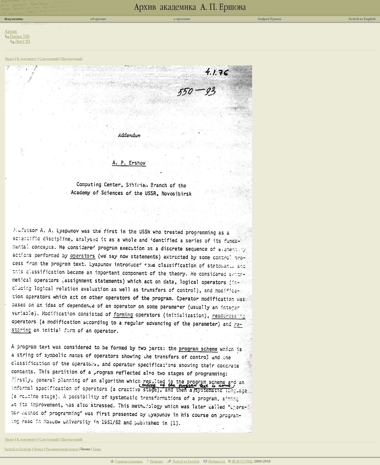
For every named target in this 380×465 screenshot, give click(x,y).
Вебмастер (216, 461)
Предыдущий (71, 59)
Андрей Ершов (269, 19)
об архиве (98, 19)
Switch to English (362, 19)
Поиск (38, 449)
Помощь (156, 461)
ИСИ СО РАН (242, 461)
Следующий (49, 59)
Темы (97, 449)
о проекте (182, 19)
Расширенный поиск (62, 449)
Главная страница (129, 461)
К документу (27, 59)
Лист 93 (22, 41)
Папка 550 (19, 36)
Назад (9, 59)
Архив (10, 31)
